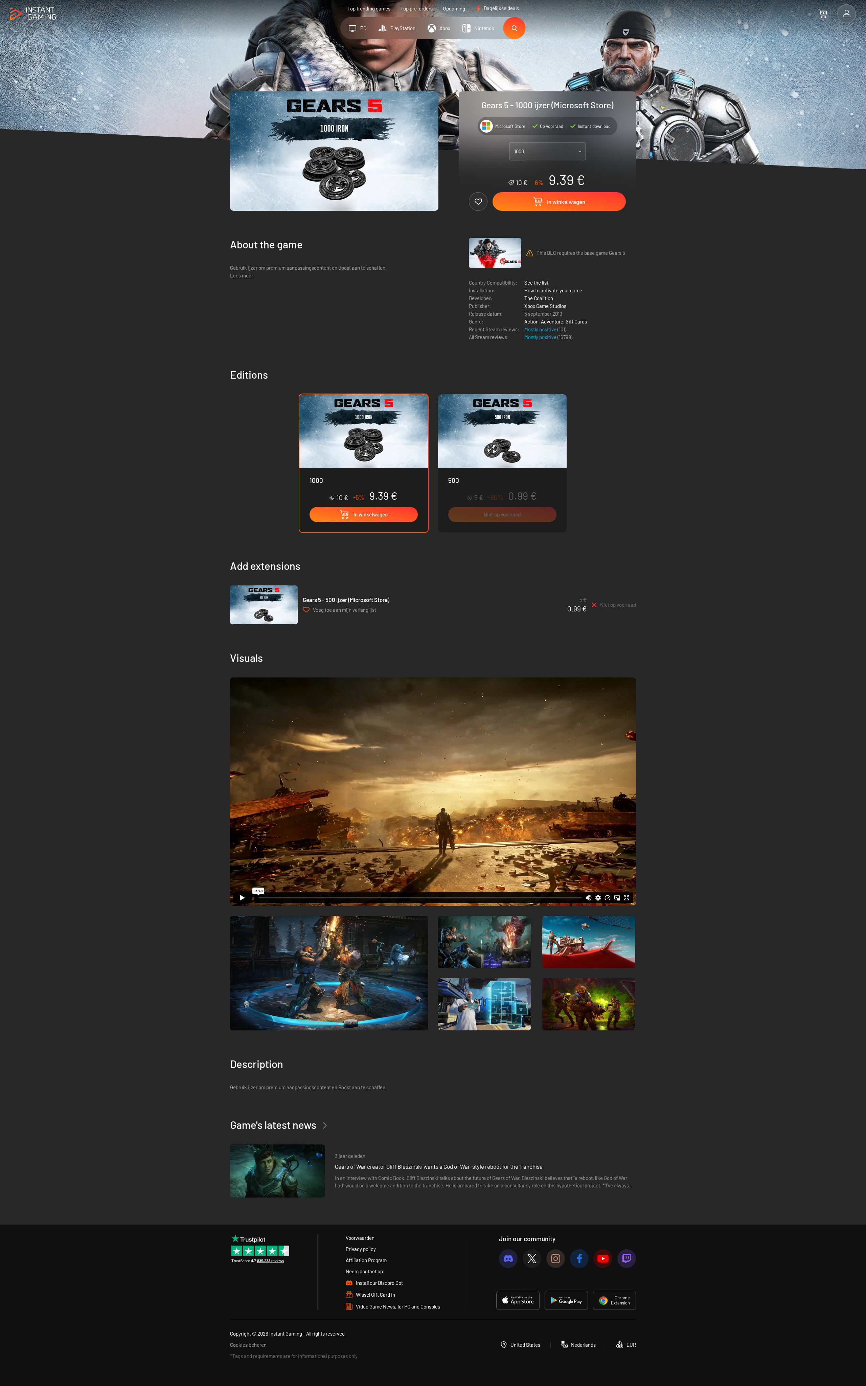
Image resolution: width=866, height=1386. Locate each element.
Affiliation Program (366, 1260)
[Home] (33, 14)
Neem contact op (364, 1271)
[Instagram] (555, 1258)
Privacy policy (361, 1249)
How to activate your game (553, 290)
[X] (532, 1258)
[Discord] (508, 1258)
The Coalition (538, 298)
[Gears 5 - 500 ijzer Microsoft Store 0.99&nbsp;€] (264, 604)
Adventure (552, 321)
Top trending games (368, 8)
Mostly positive (540, 329)
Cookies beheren (248, 1345)
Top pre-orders (417, 8)
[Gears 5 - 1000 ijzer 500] (502, 463)
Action (531, 321)
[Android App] (566, 1300)
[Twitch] (626, 1258)
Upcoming (454, 8)
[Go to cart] (823, 13)
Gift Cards (576, 321)
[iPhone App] (518, 1300)
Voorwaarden (360, 1238)
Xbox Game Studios (545, 306)
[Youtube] (603, 1258)
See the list (536, 283)
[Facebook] (579, 1258)
